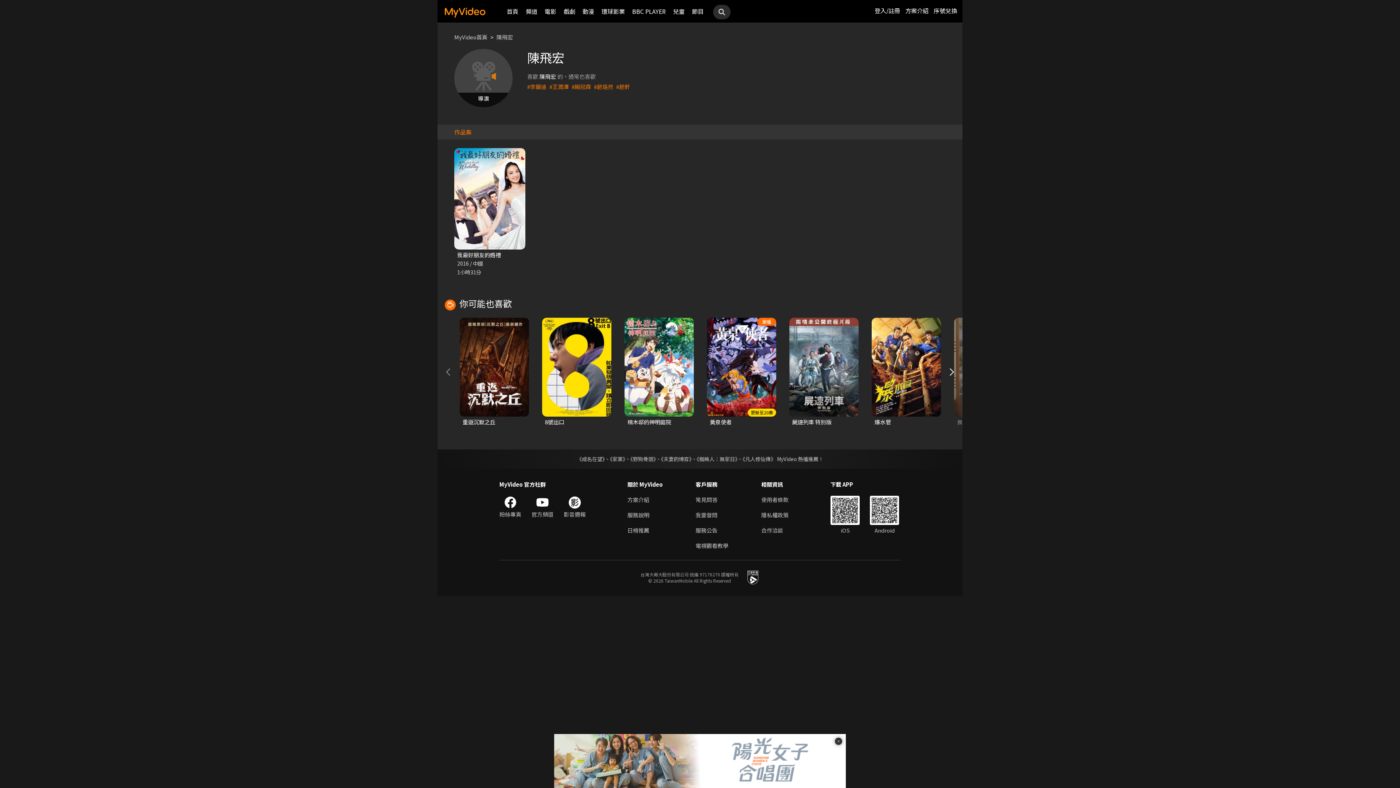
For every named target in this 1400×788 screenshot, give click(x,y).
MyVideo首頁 (470, 37)
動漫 (588, 11)
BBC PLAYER (649, 11)
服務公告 (707, 530)
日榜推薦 (638, 530)
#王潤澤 (559, 86)
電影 (550, 11)
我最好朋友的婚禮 (479, 255)
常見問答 (707, 499)
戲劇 (569, 11)
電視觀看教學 (712, 545)
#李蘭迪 (537, 86)
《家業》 (617, 459)
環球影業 (613, 11)
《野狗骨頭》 (643, 459)
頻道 (531, 11)
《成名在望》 (591, 459)
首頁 (512, 11)
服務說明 (638, 515)
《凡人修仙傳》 (759, 459)
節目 (698, 11)
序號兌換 (945, 10)
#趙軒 (623, 86)
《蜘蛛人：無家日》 (717, 459)
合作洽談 (772, 530)
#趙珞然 (603, 86)
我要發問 (707, 515)
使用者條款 (775, 499)
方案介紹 (917, 10)
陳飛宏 (505, 37)
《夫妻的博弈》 (676, 459)
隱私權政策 (775, 515)
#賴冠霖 (581, 86)
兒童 (679, 11)
